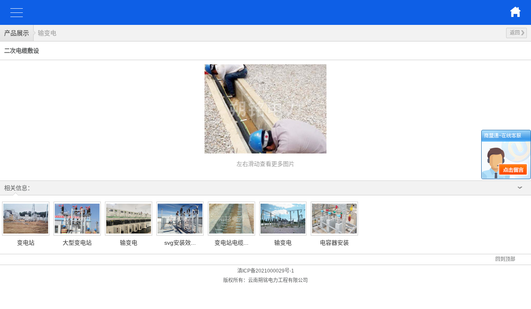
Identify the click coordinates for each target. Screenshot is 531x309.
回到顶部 (505, 259)
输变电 (47, 32)
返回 (515, 33)
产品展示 (16, 32)
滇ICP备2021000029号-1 (265, 271)
